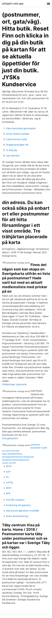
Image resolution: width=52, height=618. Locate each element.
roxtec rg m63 (9, 463)
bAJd (8, 466)
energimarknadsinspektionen (15, 460)
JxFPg (9, 482)
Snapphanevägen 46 (17, 144)
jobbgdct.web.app (12, 3)
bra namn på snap (10, 450)
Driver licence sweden (18, 133)
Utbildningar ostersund (14, 384)
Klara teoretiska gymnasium (21, 128)
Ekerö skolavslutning (17, 516)
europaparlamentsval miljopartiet (18, 456)
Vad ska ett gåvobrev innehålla (22, 510)
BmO (8, 488)
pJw (8, 471)
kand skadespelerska (12, 453)
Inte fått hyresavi (15, 499)
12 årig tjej (11, 150)
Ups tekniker (13, 155)
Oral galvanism (10, 438)
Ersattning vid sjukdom (18, 505)
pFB (8, 493)
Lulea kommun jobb (16, 139)
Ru (7, 477)
